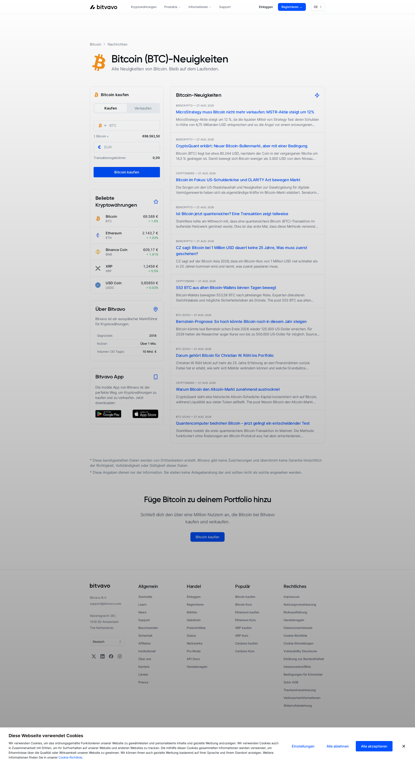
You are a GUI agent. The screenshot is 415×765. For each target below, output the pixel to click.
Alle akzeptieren (374, 746)
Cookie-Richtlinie (70, 757)
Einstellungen (303, 746)
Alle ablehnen (338, 746)
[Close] (403, 746)
